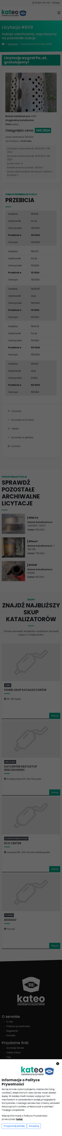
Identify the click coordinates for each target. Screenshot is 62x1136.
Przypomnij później (14, 1126)
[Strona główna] (37, 1070)
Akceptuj (34, 1126)
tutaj (19, 1119)
